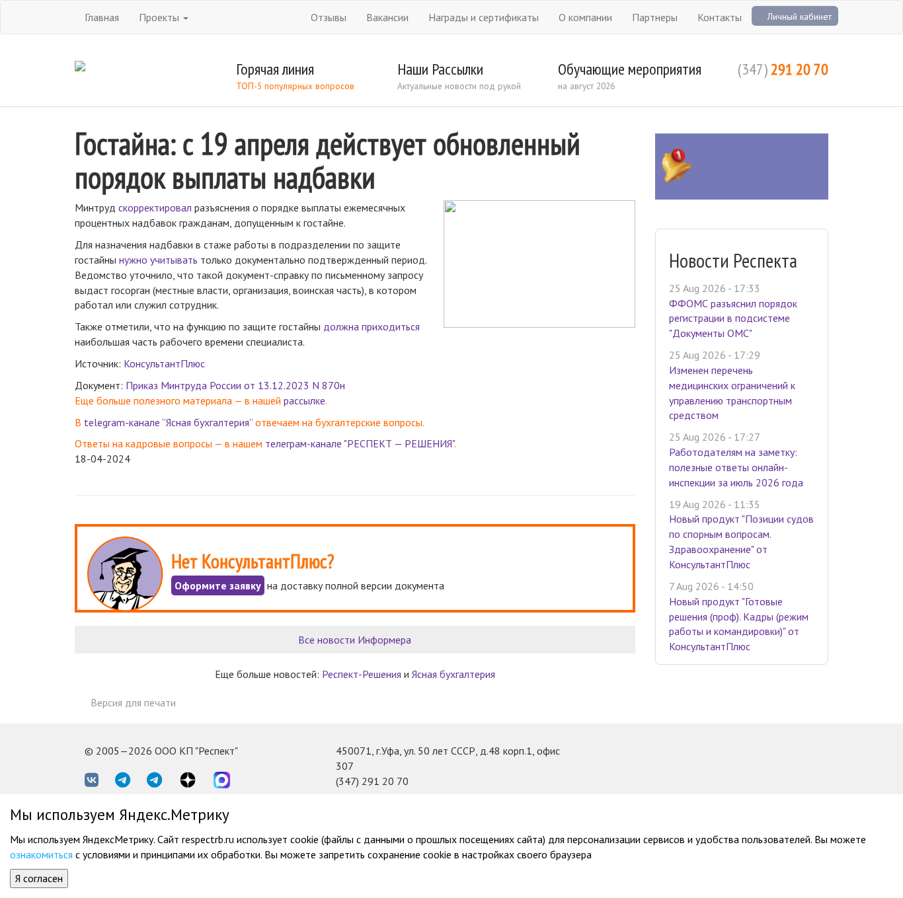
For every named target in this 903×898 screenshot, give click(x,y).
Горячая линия (275, 69)
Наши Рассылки (440, 69)
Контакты (719, 17)
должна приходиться (371, 326)
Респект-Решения (361, 674)
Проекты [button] (160, 17)
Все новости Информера (354, 639)
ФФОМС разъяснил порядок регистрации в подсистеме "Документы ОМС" (733, 318)
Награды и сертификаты (483, 17)
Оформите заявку (218, 585)
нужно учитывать (158, 259)
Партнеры (655, 17)
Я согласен (39, 878)
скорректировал (155, 207)
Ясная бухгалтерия (453, 674)
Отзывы (328, 17)
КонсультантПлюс (164, 363)
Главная (102, 17)
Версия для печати (133, 702)
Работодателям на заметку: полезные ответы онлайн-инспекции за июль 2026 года (736, 467)
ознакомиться (41, 854)
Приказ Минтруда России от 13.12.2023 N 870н (235, 385)
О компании (585, 17)
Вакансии (387, 17)
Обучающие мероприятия (629, 69)
